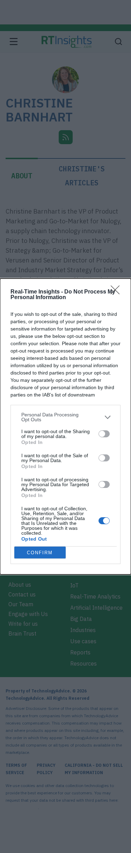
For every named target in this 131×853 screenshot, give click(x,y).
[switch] (104, 433)
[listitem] (65, 417)
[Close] (117, 292)
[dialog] (65, 426)
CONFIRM (40, 552)
